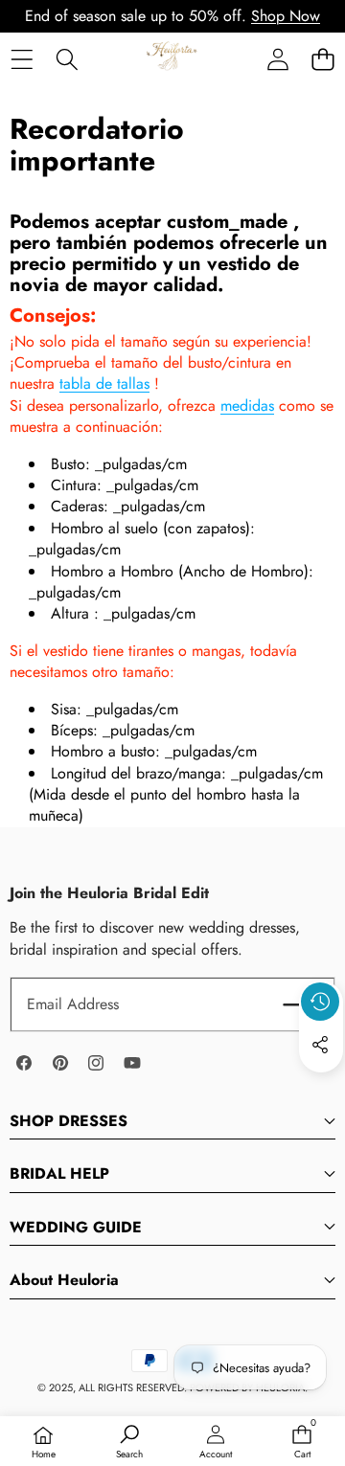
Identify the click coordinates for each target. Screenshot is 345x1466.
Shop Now (285, 16)
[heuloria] (172, 58)
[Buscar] (66, 58)
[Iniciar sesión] (277, 58)
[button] (322, 58)
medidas (247, 406)
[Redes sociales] (320, 1045)
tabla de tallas (104, 383)
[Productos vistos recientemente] (320, 1001)
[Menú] (21, 58)
